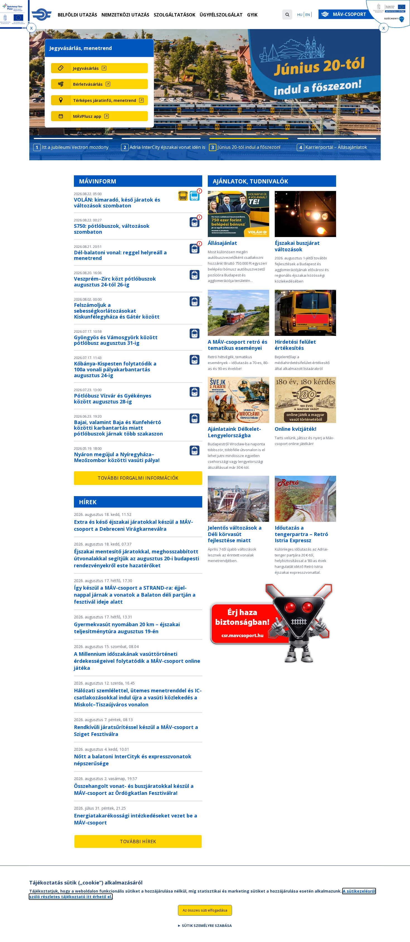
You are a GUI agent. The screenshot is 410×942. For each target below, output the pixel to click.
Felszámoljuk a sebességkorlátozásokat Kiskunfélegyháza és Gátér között (117, 311)
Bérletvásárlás (88, 84)
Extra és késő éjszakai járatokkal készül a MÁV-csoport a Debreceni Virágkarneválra (133, 525)
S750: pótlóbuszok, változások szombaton (111, 229)
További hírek (138, 841)
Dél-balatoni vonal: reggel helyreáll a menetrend (120, 255)
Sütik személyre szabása (207, 925)
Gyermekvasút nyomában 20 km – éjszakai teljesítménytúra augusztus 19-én (127, 628)
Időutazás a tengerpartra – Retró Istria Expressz (301, 534)
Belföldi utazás (77, 15)
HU (299, 14)
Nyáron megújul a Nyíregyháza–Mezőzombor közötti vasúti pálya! (117, 457)
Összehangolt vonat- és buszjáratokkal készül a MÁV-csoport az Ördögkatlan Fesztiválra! (134, 789)
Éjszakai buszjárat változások (297, 246)
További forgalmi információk (138, 478)
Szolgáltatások (174, 15)
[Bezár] (31, 28)
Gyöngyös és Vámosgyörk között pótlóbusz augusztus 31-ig (116, 340)
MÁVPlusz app (87, 116)
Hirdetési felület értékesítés (295, 345)
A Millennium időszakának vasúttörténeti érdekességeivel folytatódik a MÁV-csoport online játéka (137, 661)
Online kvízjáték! (295, 428)
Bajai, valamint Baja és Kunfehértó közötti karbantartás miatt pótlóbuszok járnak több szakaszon (118, 428)
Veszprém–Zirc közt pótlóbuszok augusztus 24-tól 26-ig (115, 281)
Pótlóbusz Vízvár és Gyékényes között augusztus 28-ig (112, 398)
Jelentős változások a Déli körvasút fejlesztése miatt (235, 534)
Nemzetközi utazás (125, 15)
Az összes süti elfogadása (205, 910)
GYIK (252, 15)
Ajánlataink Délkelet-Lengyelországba (234, 432)
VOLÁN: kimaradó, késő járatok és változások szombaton (117, 202)
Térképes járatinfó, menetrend (104, 100)
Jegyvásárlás (86, 68)
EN (307, 14)
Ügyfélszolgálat (221, 15)
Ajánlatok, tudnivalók (250, 181)
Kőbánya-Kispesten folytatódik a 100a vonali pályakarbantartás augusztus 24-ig (115, 369)
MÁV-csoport (350, 14)
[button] (287, 14)
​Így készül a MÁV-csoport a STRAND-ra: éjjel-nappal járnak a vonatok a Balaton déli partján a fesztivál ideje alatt (135, 594)
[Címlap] (42, 14)
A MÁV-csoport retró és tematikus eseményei (237, 345)
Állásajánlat (222, 243)
